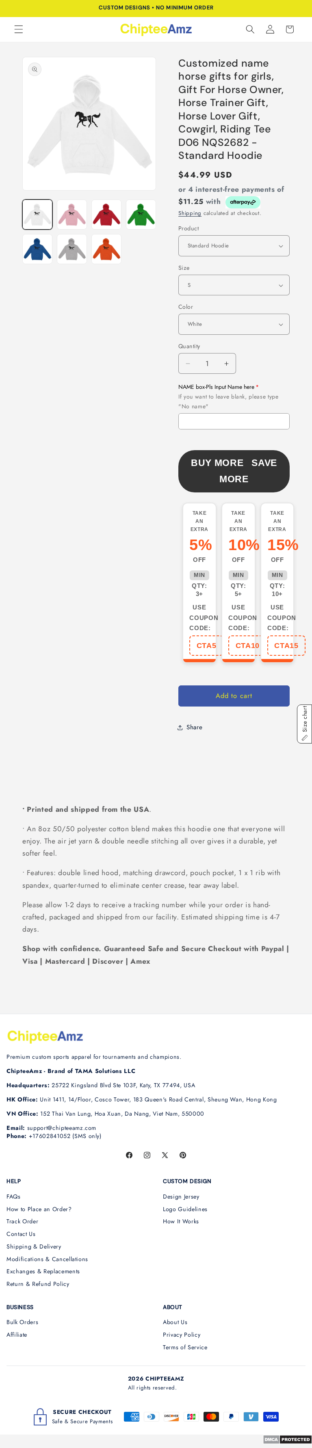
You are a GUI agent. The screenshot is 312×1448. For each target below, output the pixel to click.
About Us (175, 1322)
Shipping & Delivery (33, 1246)
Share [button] (194, 727)
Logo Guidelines (185, 1209)
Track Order (22, 1221)
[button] (18, 29)
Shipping (190, 213)
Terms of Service (185, 1347)
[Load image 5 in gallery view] (37, 249)
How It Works (181, 1221)
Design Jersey (181, 1196)
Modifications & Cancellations (47, 1259)
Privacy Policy (181, 1335)
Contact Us (21, 1234)
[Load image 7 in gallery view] (106, 249)
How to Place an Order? (39, 1209)
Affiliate (16, 1335)
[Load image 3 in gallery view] (106, 214)
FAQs (13, 1196)
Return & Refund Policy (37, 1284)
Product (188, 228)
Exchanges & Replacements (43, 1271)
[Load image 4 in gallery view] (141, 214)
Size (184, 268)
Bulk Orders (22, 1322)
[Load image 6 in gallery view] (72, 249)
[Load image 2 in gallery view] (72, 214)
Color (185, 307)
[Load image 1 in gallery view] (37, 214)
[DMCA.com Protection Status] (287, 1442)
